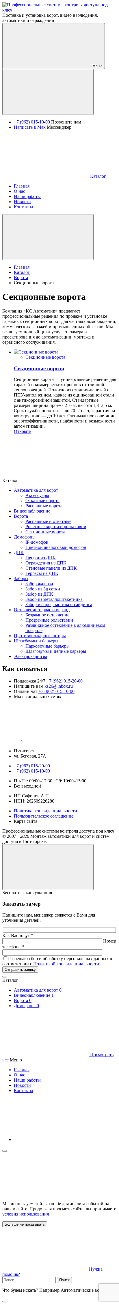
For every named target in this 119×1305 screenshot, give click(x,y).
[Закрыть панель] (4, 1151)
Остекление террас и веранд (42, 609)
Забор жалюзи (39, 583)
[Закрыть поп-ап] (4, 976)
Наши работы (27, 1080)
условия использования (25, 1213)
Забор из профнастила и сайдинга (58, 604)
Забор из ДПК (39, 594)
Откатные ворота (42, 500)
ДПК (19, 552)
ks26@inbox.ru (58, 686)
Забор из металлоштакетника (54, 599)
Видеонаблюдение (32, 510)
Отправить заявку (20, 969)
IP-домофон (37, 542)
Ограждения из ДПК (45, 562)
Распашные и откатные (48, 521)
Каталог (97, 176)
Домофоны (25, 536)
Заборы (21, 578)
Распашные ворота (43, 505)
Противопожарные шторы (40, 635)
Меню (97, 66)
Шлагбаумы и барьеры (36, 640)
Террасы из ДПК (41, 573)
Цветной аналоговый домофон (55, 547)
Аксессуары (37, 495)
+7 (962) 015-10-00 (32, 121)
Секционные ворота (45, 357)
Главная (21, 1069)
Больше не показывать (25, 1224)
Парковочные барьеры (47, 646)
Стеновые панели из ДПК (51, 568)
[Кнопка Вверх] (48, 867)
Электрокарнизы (30, 656)
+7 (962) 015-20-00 (65, 680)
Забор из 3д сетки (42, 588)
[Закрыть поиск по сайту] (4, 1301)
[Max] (68, 740)
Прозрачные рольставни (49, 620)
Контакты (23, 1090)
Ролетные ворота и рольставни (55, 526)
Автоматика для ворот (36, 490)
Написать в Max (30, 127)
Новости (22, 1085)
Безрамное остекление (47, 614)
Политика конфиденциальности (45, 810)
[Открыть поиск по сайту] (48, 92)
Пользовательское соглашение (43, 816)
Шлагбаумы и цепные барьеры (55, 651)
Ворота (21, 516)
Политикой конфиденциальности (66, 963)
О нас (19, 1074)
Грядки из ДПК (40, 557)
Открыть (22, 431)
